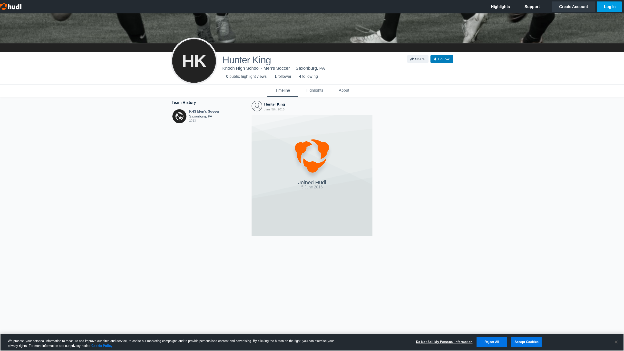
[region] (312, 342)
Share (420, 59)
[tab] (282, 91)
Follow (443, 59)
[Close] (616, 342)
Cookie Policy (101, 346)
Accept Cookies (526, 342)
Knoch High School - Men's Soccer (256, 68)
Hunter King (274, 104)
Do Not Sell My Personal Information (444, 342)
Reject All (492, 342)
